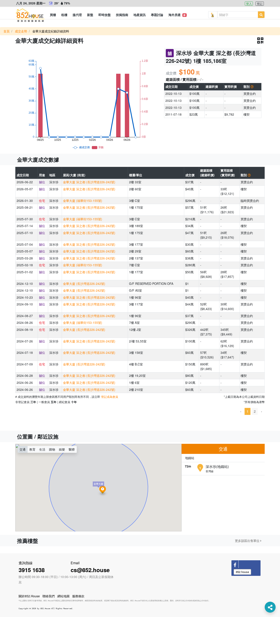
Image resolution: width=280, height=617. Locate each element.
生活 (42, 449)
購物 (52, 449)
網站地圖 (63, 596)
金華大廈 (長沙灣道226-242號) (84, 283)
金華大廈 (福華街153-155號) (82, 200)
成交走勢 (21, 31)
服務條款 (78, 596)
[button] (53, 14)
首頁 (7, 31)
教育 (32, 449)
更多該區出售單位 (247, 540)
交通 (22, 449)
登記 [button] (259, 4)
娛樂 (62, 449)
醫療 (72, 449)
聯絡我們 (48, 596)
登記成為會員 (109, 397)
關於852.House (29, 596)
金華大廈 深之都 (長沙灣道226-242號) (89, 182)
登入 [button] (249, 4)
